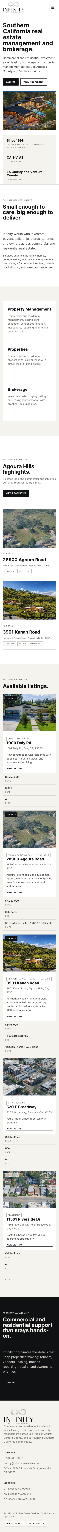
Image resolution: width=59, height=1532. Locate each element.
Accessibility (36, 1523)
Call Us (11, 82)
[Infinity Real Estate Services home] (14, 7)
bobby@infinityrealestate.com (21, 1463)
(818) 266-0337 (13, 1458)
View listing (14, 768)
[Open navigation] (53, 7)
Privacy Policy (14, 1523)
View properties (33, 82)
